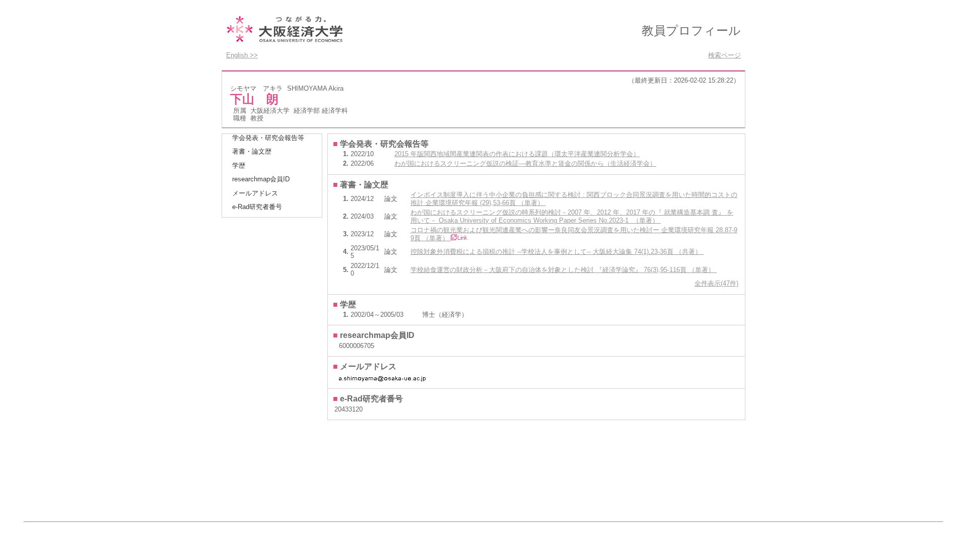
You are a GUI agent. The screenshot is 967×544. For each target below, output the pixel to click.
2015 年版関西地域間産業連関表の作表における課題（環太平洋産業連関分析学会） (517, 154)
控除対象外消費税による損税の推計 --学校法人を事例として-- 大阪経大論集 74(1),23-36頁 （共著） (557, 251)
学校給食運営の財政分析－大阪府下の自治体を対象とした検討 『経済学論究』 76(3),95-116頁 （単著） (563, 270)
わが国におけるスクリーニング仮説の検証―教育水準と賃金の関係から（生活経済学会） (525, 163)
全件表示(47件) (716, 283)
